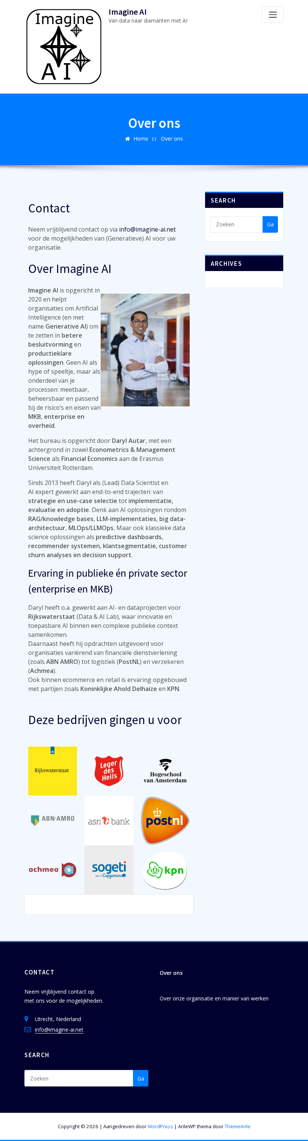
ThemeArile (238, 1126)
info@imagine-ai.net (147, 229)
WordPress (160, 1126)
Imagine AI (128, 11)
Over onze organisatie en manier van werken (214, 998)
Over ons (172, 138)
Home (140, 138)
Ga (270, 224)
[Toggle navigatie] (273, 14)
